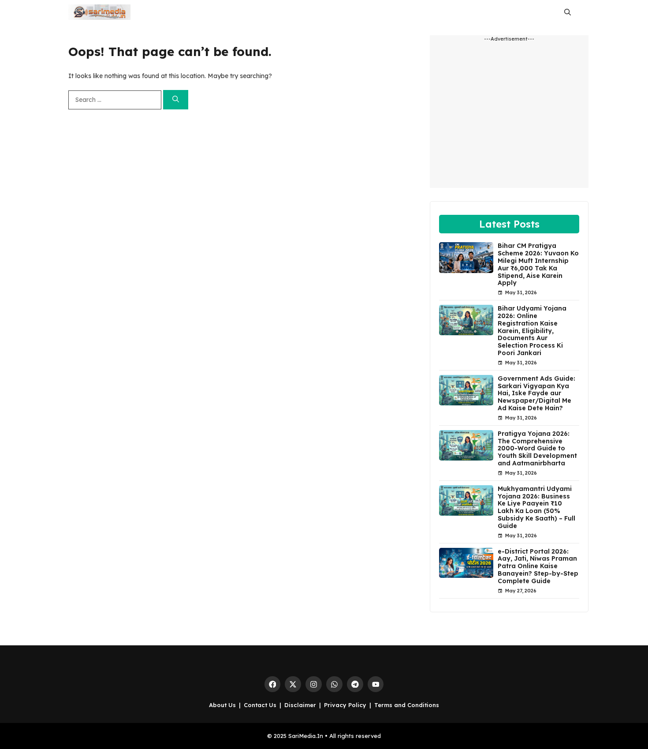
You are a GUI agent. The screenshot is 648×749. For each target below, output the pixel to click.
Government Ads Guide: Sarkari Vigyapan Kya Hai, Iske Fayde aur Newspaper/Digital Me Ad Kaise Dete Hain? (536, 393)
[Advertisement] (509, 119)
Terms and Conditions (406, 704)
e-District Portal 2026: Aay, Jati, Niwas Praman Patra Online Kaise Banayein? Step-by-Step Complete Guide (538, 566)
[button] (567, 12)
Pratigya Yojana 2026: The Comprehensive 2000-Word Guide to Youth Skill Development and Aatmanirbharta (537, 448)
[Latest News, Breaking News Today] (99, 12)
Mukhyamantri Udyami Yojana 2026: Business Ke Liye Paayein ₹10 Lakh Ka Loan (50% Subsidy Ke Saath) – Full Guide (536, 507)
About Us (222, 704)
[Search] (175, 100)
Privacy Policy (345, 704)
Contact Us (260, 704)
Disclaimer (300, 704)
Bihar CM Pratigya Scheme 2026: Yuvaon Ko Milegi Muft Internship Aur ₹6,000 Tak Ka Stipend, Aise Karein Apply (538, 264)
